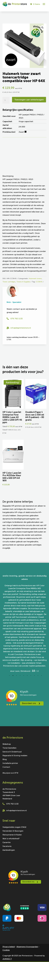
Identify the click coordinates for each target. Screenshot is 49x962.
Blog (4, 759)
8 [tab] (34, 674)
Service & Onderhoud (12, 751)
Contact (6, 766)
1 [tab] (9, 674)
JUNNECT (7, 958)
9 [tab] (38, 674)
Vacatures (6, 845)
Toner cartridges (8, 282)
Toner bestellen (9, 747)
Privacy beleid (8, 946)
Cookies (6, 949)
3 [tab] (16, 674)
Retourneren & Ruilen (12, 834)
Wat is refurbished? (11, 838)
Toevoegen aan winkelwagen (29, 99)
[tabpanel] (24, 623)
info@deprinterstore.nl (20, 328)
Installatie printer (10, 762)
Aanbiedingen (8, 849)
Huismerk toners (35, 279)
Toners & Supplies (23, 282)
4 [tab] (20, 674)
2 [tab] (13, 674)
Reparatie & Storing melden (14, 755)
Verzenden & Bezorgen (12, 830)
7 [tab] (31, 674)
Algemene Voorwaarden (27, 946)
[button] (42, 27)
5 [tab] (23, 674)
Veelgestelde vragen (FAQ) (14, 826)
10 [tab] (41, 674)
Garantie (6, 842)
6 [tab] (27, 674)
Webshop (6, 743)
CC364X (39, 282)
